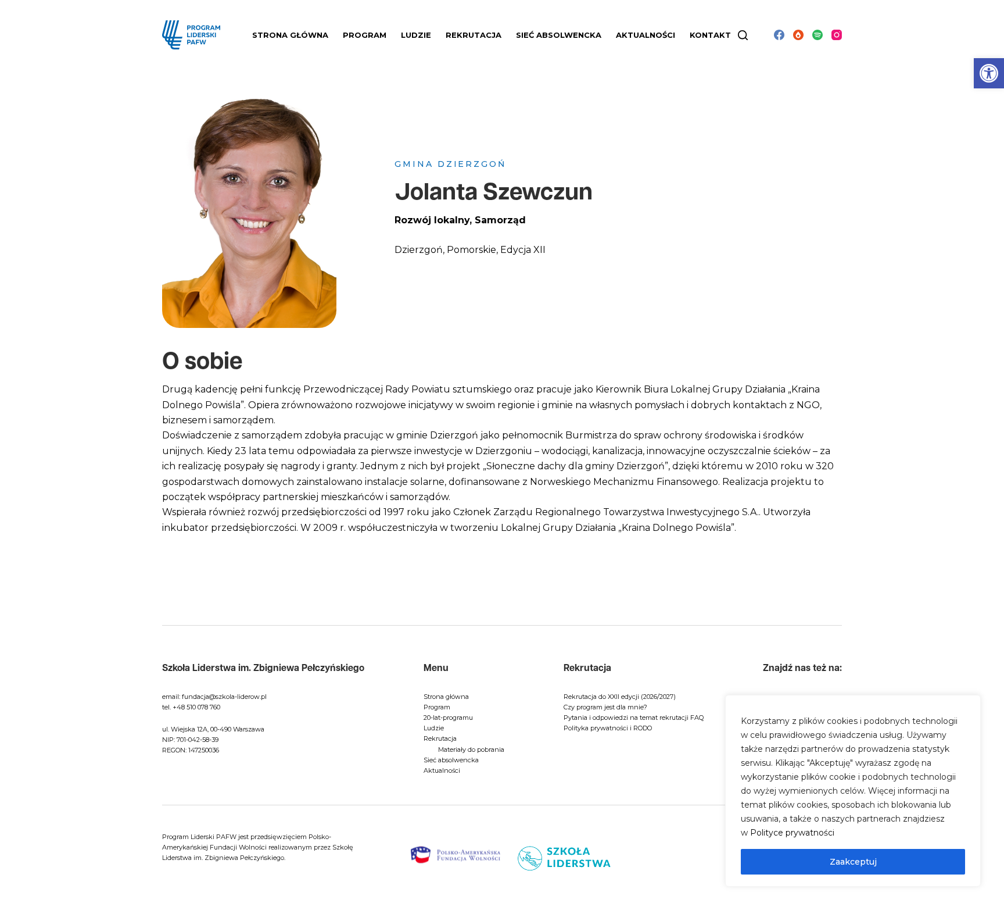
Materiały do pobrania (471, 749)
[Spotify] (817, 35)
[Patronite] (798, 35)
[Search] (743, 35)
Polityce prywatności (792, 832)
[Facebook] (779, 35)
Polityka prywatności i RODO (608, 728)
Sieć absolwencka (558, 35)
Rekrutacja (440, 738)
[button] (989, 73)
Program (437, 707)
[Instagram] (836, 35)
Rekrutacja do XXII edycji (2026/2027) (620, 697)
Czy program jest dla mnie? (605, 707)
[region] (853, 791)
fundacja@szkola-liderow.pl (224, 697)
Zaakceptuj (853, 862)
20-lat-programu (448, 717)
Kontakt (710, 35)
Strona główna (290, 35)
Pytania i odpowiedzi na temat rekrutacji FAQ (634, 717)
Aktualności (645, 35)
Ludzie (434, 728)
